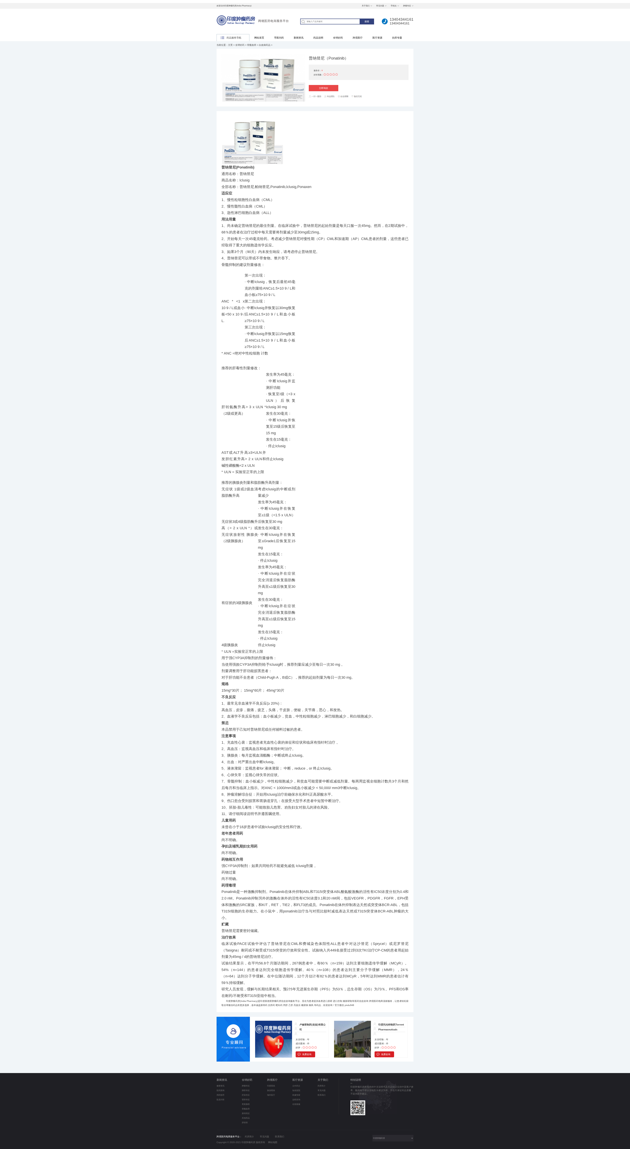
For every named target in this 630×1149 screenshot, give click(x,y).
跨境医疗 (358, 37)
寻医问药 (279, 37)
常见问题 (380, 6)
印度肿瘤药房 (233, 1001)
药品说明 (318, 37)
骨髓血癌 (251, 45)
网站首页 (259, 37)
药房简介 (322, 1086)
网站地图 (272, 1142)
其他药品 (246, 1118)
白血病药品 (264, 45)
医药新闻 (220, 1090)
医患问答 (220, 1099)
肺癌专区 (246, 1090)
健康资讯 (220, 1086)
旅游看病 (271, 1090)
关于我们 (366, 6)
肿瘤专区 (407, 6)
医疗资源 (377, 37)
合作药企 (296, 1086)
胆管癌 (245, 1122)
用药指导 (220, 1095)
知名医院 (296, 1090)
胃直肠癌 (246, 1104)
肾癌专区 (246, 1099)
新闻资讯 (299, 37)
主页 (230, 45)
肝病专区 (246, 1095)
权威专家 (296, 1095)
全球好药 (338, 37)
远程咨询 (296, 1099)
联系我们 (322, 1095)
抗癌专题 (397, 37)
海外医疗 (271, 1095)
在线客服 (296, 1104)
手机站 (394, 6)
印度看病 (271, 1086)
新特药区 (246, 1113)
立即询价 (323, 88)
